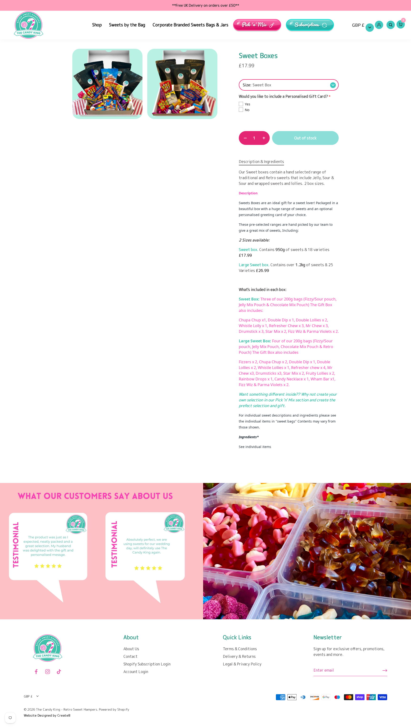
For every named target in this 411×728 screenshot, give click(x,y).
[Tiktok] (59, 671)
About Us (131, 648)
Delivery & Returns (239, 656)
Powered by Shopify (114, 709)
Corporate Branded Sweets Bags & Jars (190, 25)
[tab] (264, 161)
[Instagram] (47, 671)
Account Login (135, 671)
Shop (97, 25)
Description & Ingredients (261, 161)
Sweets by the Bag (127, 25)
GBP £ (358, 25)
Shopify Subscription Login (147, 664)
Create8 (63, 715)
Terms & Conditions (240, 648)
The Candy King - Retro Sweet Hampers (66, 709)
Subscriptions (307, 25)
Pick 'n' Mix (254, 25)
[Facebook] (36, 671)
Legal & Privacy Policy (242, 664)
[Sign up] (384, 670)
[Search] (390, 25)
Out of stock (305, 138)
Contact (130, 656)
